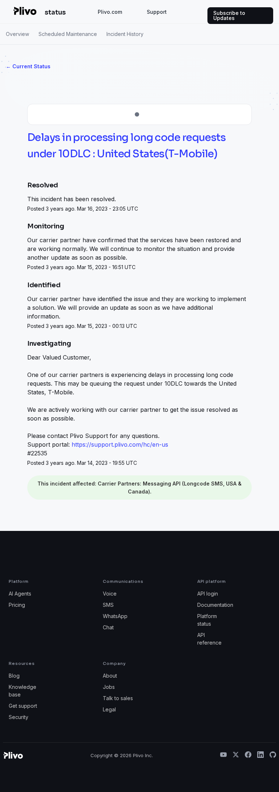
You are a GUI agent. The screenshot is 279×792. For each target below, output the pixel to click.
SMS (108, 605)
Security (18, 717)
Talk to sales (118, 698)
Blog (14, 676)
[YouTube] (223, 755)
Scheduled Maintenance (68, 34)
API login (207, 593)
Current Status (28, 66)
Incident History (124, 34)
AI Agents (20, 593)
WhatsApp (115, 616)
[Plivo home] (24, 11)
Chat (108, 627)
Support (157, 12)
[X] (235, 755)
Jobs (109, 687)
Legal (109, 709)
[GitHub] (273, 755)
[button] (240, 15)
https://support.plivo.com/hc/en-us (120, 444)
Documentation (215, 605)
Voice (110, 593)
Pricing (17, 605)
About (110, 676)
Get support (23, 706)
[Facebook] (248, 755)
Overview (17, 34)
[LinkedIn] (260, 755)
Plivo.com (110, 12)
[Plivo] (13, 755)
